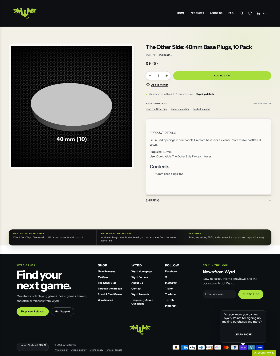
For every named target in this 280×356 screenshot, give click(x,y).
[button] (247, 353)
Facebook (171, 271)
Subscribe (250, 294)
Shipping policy (78, 350)
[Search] (241, 13)
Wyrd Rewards (140, 294)
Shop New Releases (33, 311)
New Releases (106, 271)
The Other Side (107, 283)
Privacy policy (61, 350)
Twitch (169, 300)
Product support (201, 109)
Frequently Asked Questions (142, 301)
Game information (180, 109)
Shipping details (205, 94)
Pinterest (171, 305)
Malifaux (103, 277)
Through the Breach (110, 288)
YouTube (170, 294)
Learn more (243, 334)
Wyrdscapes (105, 300)
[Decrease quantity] (150, 75)
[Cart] (258, 13)
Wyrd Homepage (141, 271)
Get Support (62, 311)
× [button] (264, 308)
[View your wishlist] (250, 13)
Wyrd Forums (139, 277)
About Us (137, 283)
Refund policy (96, 350)
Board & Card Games (110, 294)
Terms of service (113, 350)
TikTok (169, 288)
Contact (136, 288)
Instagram (171, 283)
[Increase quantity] (167, 75)
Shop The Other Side (156, 109)
